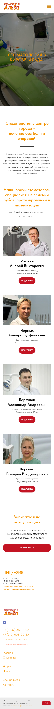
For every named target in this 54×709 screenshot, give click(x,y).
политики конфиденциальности (21, 706)
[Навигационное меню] (49, 6)
